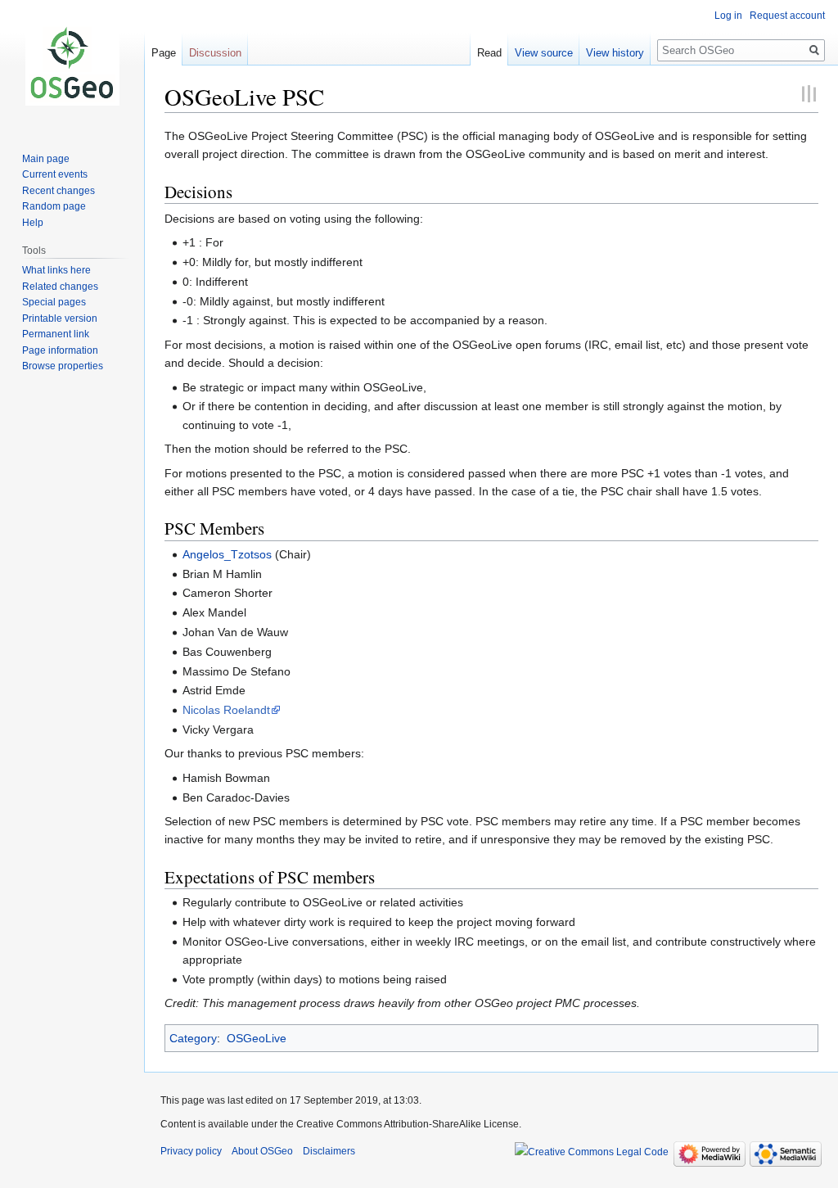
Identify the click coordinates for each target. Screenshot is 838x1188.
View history (615, 53)
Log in (728, 15)
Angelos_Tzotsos (227, 554)
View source (544, 53)
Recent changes (58, 190)
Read (489, 53)
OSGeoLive (256, 1038)
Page (163, 53)
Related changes (60, 286)
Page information (60, 350)
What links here (56, 270)
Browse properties (62, 366)
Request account (787, 15)
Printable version (59, 318)
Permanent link (55, 334)
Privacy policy (191, 1151)
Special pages (54, 302)
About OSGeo (262, 1151)
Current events (55, 174)
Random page (54, 206)
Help (32, 222)
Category (193, 1038)
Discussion (215, 53)
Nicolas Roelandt (226, 709)
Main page (46, 159)
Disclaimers (329, 1151)
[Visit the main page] (72, 65)
